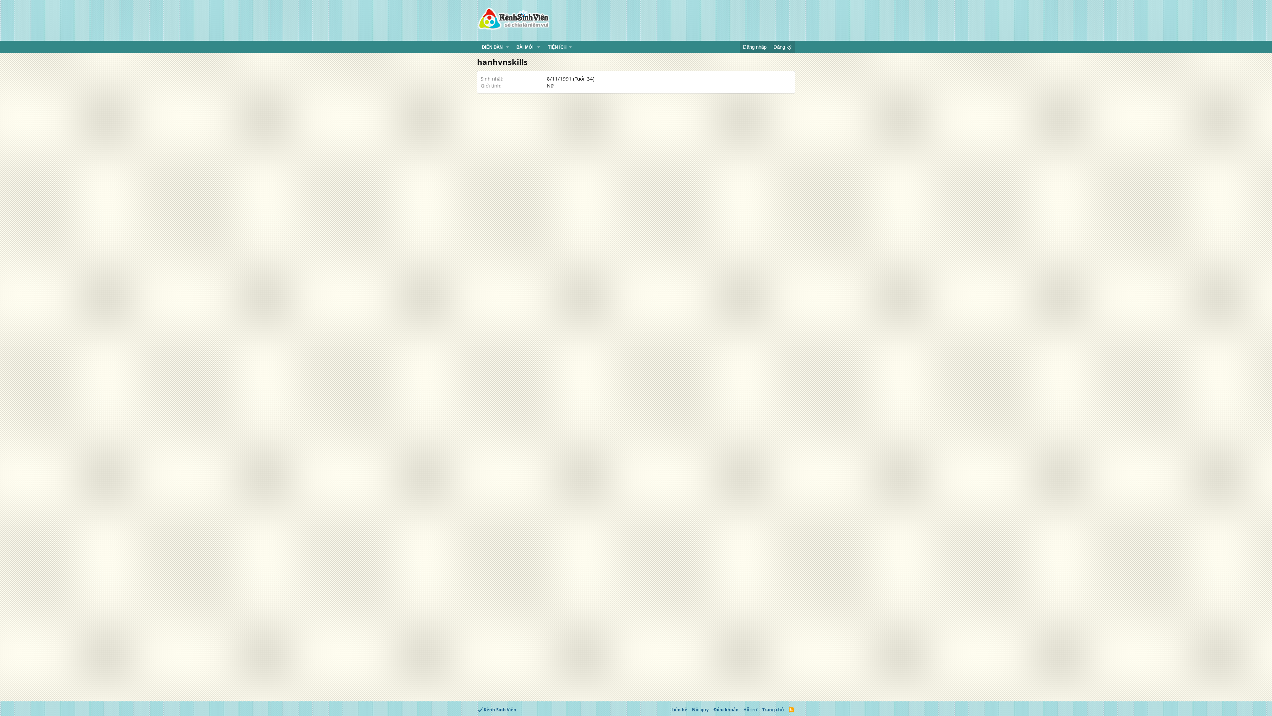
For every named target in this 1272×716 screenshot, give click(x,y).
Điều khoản (726, 710)
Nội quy (700, 710)
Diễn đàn (492, 47)
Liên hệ (679, 710)
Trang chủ (773, 710)
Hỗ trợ (750, 710)
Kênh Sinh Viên (499, 710)
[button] (507, 47)
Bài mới (525, 47)
